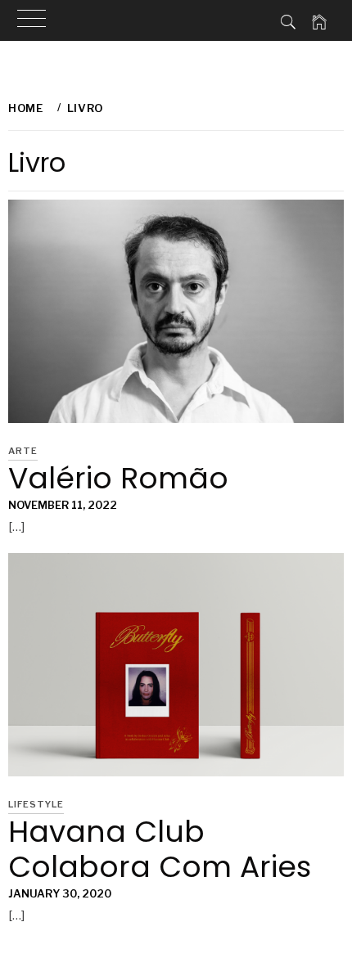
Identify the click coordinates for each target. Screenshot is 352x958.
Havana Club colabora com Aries (159, 849)
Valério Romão (118, 478)
